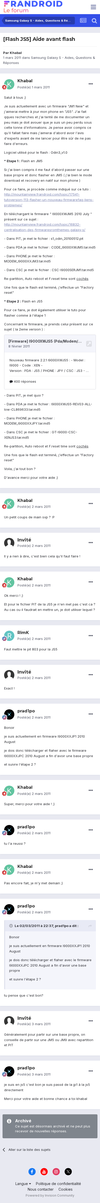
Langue (22, 1183)
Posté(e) (33, 87)
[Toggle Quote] (11, 926)
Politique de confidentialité (58, 1183)
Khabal (16, 53)
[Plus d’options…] (91, 84)
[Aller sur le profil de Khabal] (9, 84)
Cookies (65, 1189)
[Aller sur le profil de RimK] (9, 636)
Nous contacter (41, 1189)
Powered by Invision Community (50, 1195)
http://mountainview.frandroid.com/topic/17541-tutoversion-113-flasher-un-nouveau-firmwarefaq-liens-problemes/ (49, 199)
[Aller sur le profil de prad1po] (9, 714)
